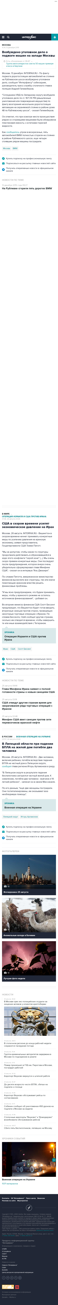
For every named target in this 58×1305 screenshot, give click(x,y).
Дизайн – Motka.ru (9, 1297)
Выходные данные (9, 1295)
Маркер (4, 1256)
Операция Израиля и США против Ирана (24, 206)
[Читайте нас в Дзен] (4, 1278)
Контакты (5, 1198)
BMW (15, 148)
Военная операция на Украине (33, 736)
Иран (12, 401)
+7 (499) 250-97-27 (26, 1236)
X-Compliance (6, 1251)
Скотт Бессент (24, 649)
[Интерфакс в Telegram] (8, 1278)
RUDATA (5, 1270)
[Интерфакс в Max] (20, 1278)
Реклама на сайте (9, 1201)
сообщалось (13, 132)
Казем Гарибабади (26, 401)
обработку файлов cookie (44, 1230)
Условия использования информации (16, 1292)
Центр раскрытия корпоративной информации (17, 1272)
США (5, 401)
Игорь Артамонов (29, 817)
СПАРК (4, 1249)
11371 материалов (10, 1183)
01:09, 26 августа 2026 (11, 208)
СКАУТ (4, 1254)
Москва (6, 45)
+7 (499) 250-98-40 (8, 1236)
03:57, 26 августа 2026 (11, 739)
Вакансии (41, 1198)
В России (7, 736)
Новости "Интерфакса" (9, 1265)
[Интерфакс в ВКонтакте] (12, 1278)
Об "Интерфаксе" (17, 1198)
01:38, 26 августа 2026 (11, 519)
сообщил (6, 766)
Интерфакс (29, 37)
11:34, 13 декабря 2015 (10, 48)
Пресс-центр (31, 1198)
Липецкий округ (10, 817)
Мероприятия (22, 1201)
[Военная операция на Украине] (29, 1176)
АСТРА (4, 1259)
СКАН (4, 1267)
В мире (6, 203)
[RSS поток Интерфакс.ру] (16, 1278)
